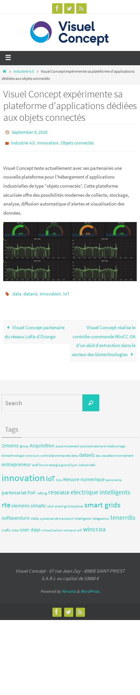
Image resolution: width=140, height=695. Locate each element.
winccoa (94, 524)
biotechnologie (13, 451)
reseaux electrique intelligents (89, 488)
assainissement (67, 442)
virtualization (52, 526)
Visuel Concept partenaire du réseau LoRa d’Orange (34, 327)
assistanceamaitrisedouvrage (102, 442)
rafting (42, 489)
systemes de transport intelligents (65, 514)
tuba (15, 526)
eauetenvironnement (117, 451)
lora (59, 475)
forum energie (49, 461)
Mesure (71, 474)
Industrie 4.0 (23, 71)
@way (24, 442)
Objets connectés (77, 141)
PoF (31, 488)
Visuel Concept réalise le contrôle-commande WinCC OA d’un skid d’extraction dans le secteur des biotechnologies (103, 336)
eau (98, 451)
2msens (10, 441)
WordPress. (90, 587)
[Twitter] (69, 8)
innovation (50, 290)
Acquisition (42, 441)
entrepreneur (16, 460)
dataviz (30, 290)
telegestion (100, 514)
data (16, 290)
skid (50, 502)
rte (6, 500)
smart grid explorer (68, 502)
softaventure (16, 513)
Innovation (48, 141)
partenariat (14, 488)
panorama (114, 475)
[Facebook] (57, 8)
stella (35, 514)
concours (32, 451)
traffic (6, 526)
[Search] (90, 398)
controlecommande (55, 451)
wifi (79, 526)
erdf (35, 461)
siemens (20, 501)
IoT (66, 290)
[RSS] (81, 8)
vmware (69, 526)
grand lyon (69, 461)
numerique (92, 474)
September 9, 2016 (30, 132)
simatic (38, 501)
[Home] (4, 71)
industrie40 (86, 461)
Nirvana (69, 587)
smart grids (102, 500)
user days (30, 525)
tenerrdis (122, 513)
